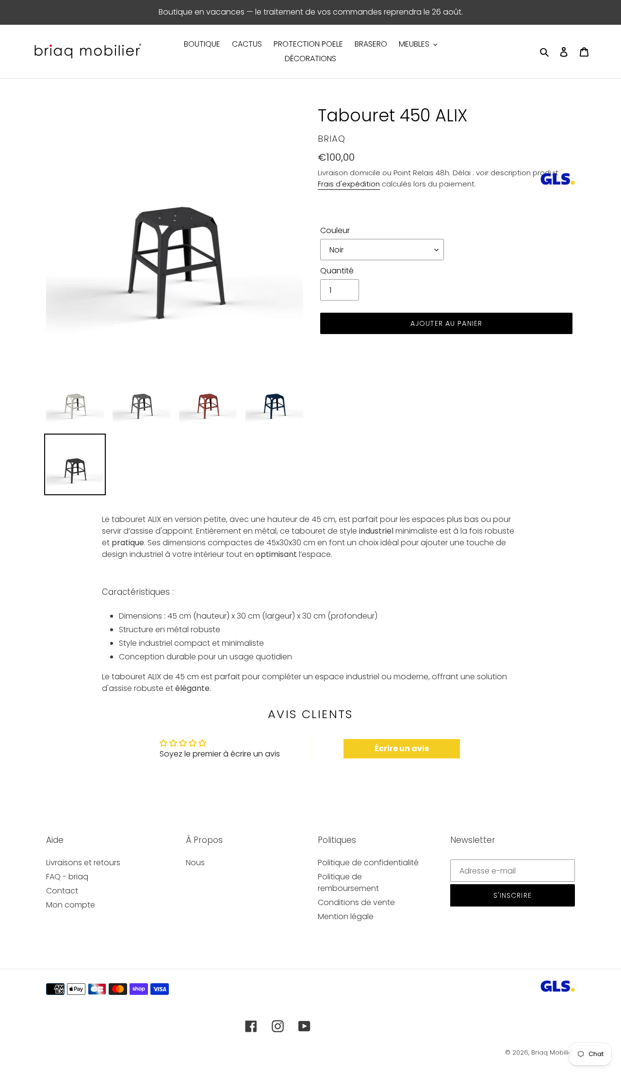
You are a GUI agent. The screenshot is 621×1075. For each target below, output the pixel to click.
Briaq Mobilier (553, 1052)
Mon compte (70, 904)
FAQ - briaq (67, 876)
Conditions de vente (356, 902)
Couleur (335, 230)
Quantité (337, 270)
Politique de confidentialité (368, 862)
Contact (62, 890)
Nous (195, 862)
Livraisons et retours (83, 862)
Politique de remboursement (348, 882)
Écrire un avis (402, 748)
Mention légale (346, 916)
